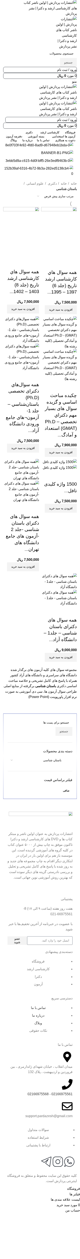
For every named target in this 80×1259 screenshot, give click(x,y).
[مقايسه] (71, 264)
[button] (61, 309)
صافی (66, 790)
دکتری (52, 183)
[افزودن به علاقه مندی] (48, 264)
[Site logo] (49, 8)
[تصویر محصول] (59, 365)
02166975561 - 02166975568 (50, 1094)
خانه (73, 183)
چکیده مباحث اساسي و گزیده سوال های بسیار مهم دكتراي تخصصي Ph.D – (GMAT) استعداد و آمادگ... (61, 415)
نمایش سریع (60, 264)
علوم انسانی (35, 183)
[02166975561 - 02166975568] (67, 1084)
